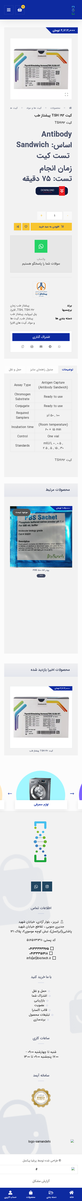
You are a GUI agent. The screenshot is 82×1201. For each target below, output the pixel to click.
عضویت (39, 1005)
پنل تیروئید (30, 314)
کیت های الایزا (18, 323)
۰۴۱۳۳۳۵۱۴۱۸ (38, 953)
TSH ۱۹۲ (29, 310)
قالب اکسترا (39, 1010)
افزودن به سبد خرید (49, 227)
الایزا (13, 310)
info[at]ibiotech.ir (38, 958)
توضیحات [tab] (67, 369)
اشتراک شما (39, 995)
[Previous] (10, 794)
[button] (8, 9)
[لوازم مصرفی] (41, 787)
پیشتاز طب (16, 314)
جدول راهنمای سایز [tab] (41, 369)
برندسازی (39, 1019)
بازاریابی (39, 1000)
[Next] (72, 794)
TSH (20, 310)
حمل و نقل (39, 990)
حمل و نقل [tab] (15, 369)
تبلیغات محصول (39, 1014)
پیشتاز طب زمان (19, 305)
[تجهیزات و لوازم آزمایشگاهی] (73, 10)
